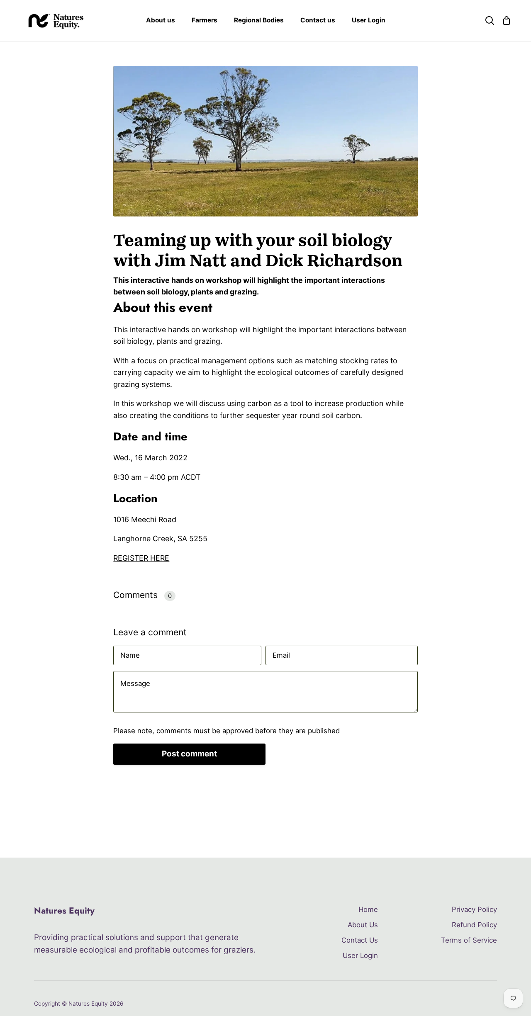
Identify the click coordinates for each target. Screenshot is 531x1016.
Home (368, 909)
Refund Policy (474, 925)
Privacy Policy (474, 909)
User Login (360, 955)
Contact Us (359, 940)
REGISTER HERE (141, 558)
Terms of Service (469, 940)
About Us (363, 925)
